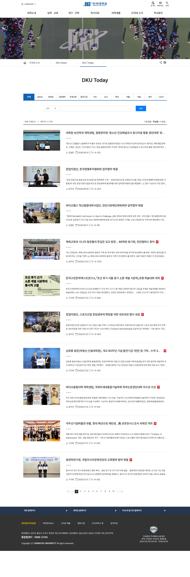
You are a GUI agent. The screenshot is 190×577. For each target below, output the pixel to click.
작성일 (155, 121)
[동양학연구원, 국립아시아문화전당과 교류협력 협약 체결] (41, 470)
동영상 (51, 97)
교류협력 (62, 97)
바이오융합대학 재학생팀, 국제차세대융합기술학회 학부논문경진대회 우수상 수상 (111, 387)
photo (40, 97)
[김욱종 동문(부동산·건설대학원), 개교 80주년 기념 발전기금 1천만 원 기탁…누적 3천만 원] (41, 361)
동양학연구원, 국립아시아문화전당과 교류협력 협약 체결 (97, 459)
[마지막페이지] (121, 491)
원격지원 (114, 523)
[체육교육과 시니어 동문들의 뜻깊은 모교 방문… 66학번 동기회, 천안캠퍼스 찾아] (41, 252)
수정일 (162, 121)
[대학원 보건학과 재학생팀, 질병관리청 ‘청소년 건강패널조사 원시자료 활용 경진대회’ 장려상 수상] (41, 143)
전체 (29, 97)
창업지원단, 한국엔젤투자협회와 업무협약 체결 (92, 169)
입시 (106, 97)
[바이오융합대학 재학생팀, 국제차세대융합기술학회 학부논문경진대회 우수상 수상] (41, 397)
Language (29, 4)
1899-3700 (41, 537)
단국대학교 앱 (97, 523)
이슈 (95, 97)
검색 (140, 108)
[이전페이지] (72, 491)
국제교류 (73, 97)
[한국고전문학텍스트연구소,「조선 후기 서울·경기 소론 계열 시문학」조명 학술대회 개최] (41, 288)
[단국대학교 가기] (95, 4)
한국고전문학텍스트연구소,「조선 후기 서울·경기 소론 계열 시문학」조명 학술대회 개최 (113, 278)
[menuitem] (31, 13)
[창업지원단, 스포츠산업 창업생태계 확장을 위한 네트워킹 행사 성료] (41, 324)
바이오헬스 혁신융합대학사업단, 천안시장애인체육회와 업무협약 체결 (104, 205)
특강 (117, 97)
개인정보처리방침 (28, 523)
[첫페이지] (68, 491)
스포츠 (161, 97)
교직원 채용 (65, 523)
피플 (128, 97)
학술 (139, 97)
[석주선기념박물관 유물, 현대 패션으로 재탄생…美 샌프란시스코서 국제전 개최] (41, 433)
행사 (150, 97)
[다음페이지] (117, 491)
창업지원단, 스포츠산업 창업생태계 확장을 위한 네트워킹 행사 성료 (103, 314)
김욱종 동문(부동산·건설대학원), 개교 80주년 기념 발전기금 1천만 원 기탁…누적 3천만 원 (113, 351)
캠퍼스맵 (81, 523)
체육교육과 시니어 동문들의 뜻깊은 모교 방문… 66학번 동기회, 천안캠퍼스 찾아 (110, 241)
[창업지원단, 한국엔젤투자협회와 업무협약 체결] (41, 179)
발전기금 (84, 97)
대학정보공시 (48, 523)
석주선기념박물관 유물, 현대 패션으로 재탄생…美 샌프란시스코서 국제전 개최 (109, 423)
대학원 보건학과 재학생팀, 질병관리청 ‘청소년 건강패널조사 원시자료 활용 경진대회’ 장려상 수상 (115, 133)
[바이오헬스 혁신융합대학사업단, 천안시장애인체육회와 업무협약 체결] (41, 215)
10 (113, 491)
